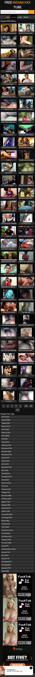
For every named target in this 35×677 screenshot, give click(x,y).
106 (17, 410)
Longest (20, 17)
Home (7, 17)
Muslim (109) (5, 489)
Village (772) (5, 492)
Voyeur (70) (5, 558)
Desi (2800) (5, 436)
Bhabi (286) (5, 521)
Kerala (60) (5, 480)
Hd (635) (4, 439)
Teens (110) (5, 461)
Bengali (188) (5, 505)
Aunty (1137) (5, 426)
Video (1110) (5, 432)
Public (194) (5, 511)
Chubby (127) (6, 508)
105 (31, 406)
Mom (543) (5, 417)
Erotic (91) (5, 464)
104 (26, 406)
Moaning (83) (5, 565)
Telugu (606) (5, 423)
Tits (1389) (5, 527)
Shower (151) (5, 552)
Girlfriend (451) (6, 536)
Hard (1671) (5, 458)
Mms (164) (5, 429)
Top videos (13, 17)
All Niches (26, 17)
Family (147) (5, 524)
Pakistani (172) (6, 454)
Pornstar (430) (6, 543)
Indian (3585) (5, 420)
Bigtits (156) (5, 502)
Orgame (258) (6, 539)
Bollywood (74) (6, 448)
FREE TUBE (17, 4)
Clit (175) (4, 486)
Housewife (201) (7, 514)
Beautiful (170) (6, 467)
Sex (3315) (5, 555)
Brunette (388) (6, 495)
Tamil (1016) (5, 473)
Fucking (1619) (6, 476)
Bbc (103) (4, 470)
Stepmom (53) (6, 445)
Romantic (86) (6, 451)
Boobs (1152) (6, 483)
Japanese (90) (6, 568)
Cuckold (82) (5, 533)
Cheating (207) (6, 561)
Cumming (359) (6, 517)
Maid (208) (5, 571)
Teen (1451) (5, 442)
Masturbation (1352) (8, 549)
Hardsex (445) (6, 498)
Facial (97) (4, 546)
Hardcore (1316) (7, 530)
